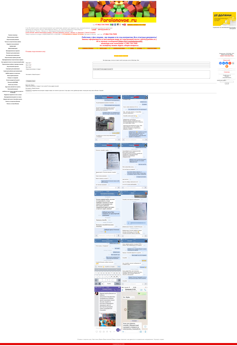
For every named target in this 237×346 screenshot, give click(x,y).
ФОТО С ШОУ (103, 48)
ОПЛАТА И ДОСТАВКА (119, 48)
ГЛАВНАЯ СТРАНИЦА (87, 48)
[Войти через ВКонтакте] (223, 63)
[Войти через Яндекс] (229, 63)
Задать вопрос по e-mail (136, 24)
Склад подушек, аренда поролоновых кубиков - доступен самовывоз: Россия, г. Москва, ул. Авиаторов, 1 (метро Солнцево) (61, 32)
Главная (222, 55)
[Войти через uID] (220, 63)
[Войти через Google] (233, 63)
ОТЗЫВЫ (139, 48)
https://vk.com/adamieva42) (131, 41)
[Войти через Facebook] (226, 63)
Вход (232, 55)
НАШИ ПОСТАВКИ (152, 48)
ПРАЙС (132, 48)
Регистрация (228, 55)
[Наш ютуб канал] (124, 24)
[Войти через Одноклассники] (226, 66)
